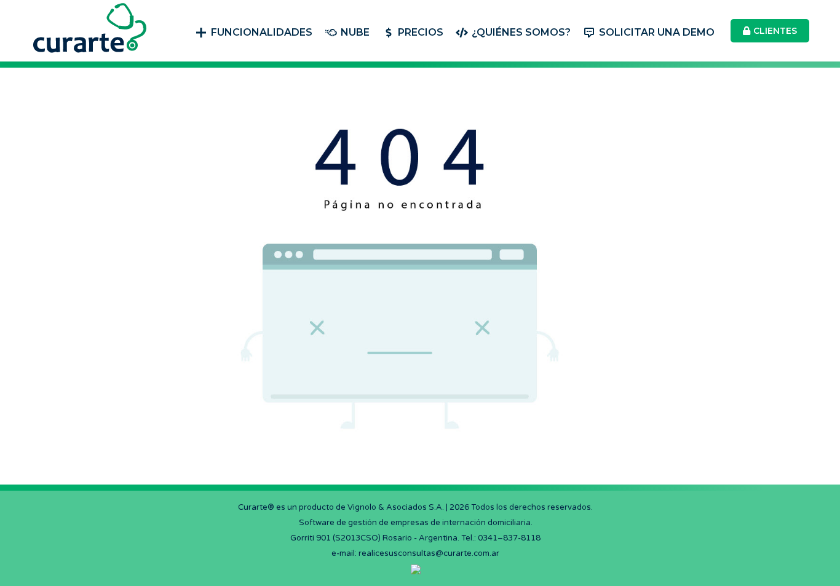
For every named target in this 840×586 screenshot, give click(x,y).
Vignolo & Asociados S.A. (395, 507)
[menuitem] (253, 31)
